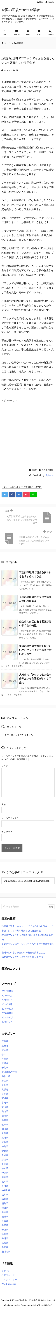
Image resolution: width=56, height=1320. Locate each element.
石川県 (5, 1185)
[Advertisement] (28, 431)
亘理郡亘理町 (47, 470)
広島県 (5, 1142)
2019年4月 (7, 995)
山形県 (5, 1115)
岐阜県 (5, 1124)
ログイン (6, 1270)
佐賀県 (5, 1050)
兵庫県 (5, 1058)
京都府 (5, 1045)
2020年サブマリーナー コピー (29, 1311)
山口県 (5, 1111)
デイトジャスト (33, 1314)
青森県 (5, 1229)
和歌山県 (6, 1076)
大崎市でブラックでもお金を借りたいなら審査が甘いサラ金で (35, 678)
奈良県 (5, 1093)
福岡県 (5, 1199)
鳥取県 (5, 1247)
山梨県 (5, 1120)
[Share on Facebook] (12, 494)
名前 (4, 804)
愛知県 (5, 1155)
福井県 (5, 1194)
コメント (5, 765)
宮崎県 (5, 1102)
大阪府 (5, 1089)
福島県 (5, 1203)
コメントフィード (10, 1279)
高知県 (5, 1242)
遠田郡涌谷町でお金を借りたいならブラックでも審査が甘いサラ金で (35, 649)
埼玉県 (5, 1080)
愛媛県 (5, 1150)
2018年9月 (7, 1021)
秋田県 (5, 1207)
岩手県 (5, 1133)
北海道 (5, 1063)
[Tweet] (5, 494)
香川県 (5, 1238)
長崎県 (5, 1221)
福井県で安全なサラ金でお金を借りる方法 (22, 957)
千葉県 (5, 1067)
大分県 (5, 1085)
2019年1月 (7, 1004)
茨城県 (5, 1216)
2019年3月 (7, 1000)
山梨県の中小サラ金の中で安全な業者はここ (23, 952)
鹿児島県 (6, 1251)
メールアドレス (9, 818)
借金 (4, 1054)
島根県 (5, 1137)
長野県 (5, 1225)
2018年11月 (7, 1013)
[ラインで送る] (33, 494)
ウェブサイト (7, 831)
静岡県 (5, 1234)
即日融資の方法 (9, 1072)
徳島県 (5, 1146)
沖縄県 (5, 1172)
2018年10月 (8, 1017)
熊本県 (5, 1181)
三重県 (5, 1041)
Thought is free (45, 1305)
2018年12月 (7, 1008)
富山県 (5, 1107)
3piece (49, 475)
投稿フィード (8, 1275)
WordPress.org (9, 1284)
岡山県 (5, 1129)
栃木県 (5, 1168)
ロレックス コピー (8, 1311)
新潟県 (5, 1159)
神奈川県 (6, 1190)
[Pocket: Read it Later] (26, 494)
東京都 (5, 1164)
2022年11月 (7, 991)
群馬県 (5, 1212)
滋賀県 (5, 1177)
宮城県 (34, 470)
